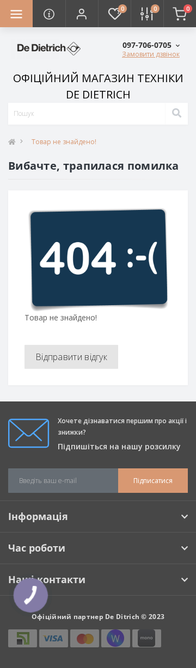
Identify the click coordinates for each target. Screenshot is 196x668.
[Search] (176, 114)
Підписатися (153, 480)
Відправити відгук (71, 357)
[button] (81, 13)
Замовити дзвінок (151, 54)
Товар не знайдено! (64, 141)
